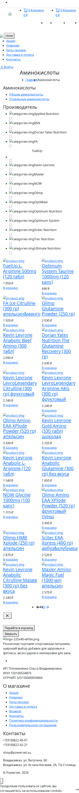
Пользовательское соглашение (33, 725)
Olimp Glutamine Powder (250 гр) (58, 308)
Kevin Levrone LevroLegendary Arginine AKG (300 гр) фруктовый (59, 388)
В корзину (10, 288)
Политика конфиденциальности (33, 720)
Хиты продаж (16, 50)
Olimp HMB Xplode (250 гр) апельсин (19, 542)
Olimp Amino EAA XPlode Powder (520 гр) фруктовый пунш (58, 505)
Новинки (60, 23)
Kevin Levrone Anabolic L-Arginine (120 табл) (17, 465)
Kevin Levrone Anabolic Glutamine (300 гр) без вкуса (57, 465)
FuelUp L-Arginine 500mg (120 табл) (19, 271)
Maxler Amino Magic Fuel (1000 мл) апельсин (56, 577)
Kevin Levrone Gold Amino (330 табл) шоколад (56, 428)
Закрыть (11, 634)
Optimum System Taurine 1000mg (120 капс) (58, 274)
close (9, 36)
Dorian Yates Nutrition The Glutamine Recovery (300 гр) (56, 346)
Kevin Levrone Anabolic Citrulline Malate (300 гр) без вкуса (20, 580)
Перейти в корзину (19, 628)
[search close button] (7, 615)
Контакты (13, 59)
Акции (49, 23)
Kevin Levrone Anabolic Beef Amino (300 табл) (17, 343)
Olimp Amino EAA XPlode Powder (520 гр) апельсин (19, 428)
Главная (31, 80)
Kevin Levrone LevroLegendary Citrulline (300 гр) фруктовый (20, 385)
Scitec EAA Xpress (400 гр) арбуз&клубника (60, 542)
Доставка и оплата (20, 55)
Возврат (15, 711)
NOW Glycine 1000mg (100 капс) (16, 500)
